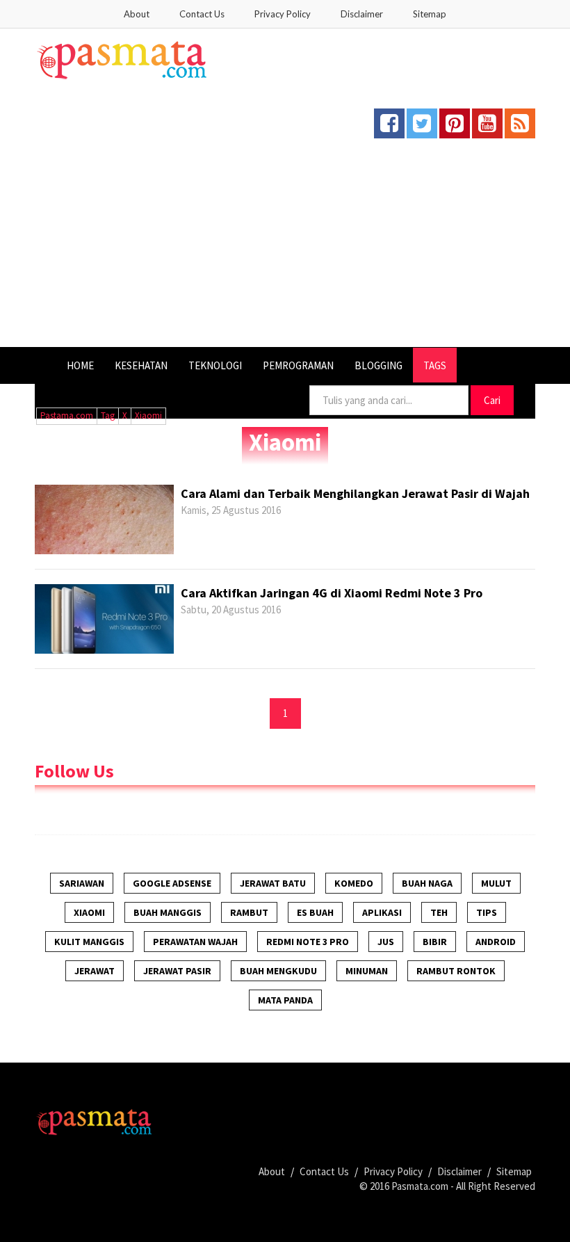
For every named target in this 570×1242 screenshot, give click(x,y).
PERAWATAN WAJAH (195, 941)
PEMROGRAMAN (298, 365)
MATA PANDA (285, 1000)
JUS (385, 941)
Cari (492, 400)
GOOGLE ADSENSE (172, 883)
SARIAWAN (81, 883)
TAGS (434, 365)
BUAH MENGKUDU (278, 971)
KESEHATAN (141, 365)
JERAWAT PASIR (177, 971)
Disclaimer (362, 13)
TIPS (486, 912)
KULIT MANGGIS (89, 941)
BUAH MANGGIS (167, 912)
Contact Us (202, 13)
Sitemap (429, 13)
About (136, 13)
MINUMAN (366, 971)
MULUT (496, 883)
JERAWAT (94, 971)
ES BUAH (315, 912)
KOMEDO (353, 883)
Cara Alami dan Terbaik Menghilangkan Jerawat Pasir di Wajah (355, 493)
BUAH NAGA (427, 883)
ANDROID (495, 941)
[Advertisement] (285, 242)
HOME (80, 365)
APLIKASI (382, 912)
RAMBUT (249, 912)
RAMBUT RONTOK (456, 971)
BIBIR (435, 941)
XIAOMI (89, 912)
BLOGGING (378, 365)
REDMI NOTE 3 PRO (307, 941)
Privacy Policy (282, 13)
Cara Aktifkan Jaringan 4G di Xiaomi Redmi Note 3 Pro (331, 593)
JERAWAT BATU (273, 883)
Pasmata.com (419, 1186)
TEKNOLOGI (215, 365)
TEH (439, 912)
